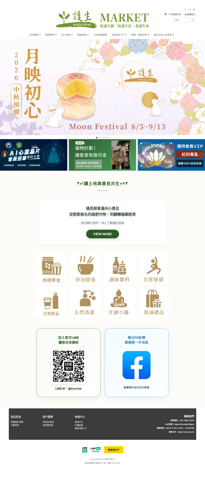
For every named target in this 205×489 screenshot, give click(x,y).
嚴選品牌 (82, 34)
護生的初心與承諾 (163, 34)
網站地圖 (104, 469)
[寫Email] (185, 9)
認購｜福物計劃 (139, 34)
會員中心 (79, 422)
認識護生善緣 (17, 422)
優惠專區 (50, 34)
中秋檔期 (34, 34)
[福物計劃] (102, 155)
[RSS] (98, 469)
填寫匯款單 (48, 425)
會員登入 (190, 14)
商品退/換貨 (48, 422)
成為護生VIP (118, 34)
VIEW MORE (102, 234)
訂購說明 (15, 425)
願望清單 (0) (81, 428)
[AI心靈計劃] (33, 155)
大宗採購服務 (100, 34)
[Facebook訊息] (189, 9)
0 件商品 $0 (175, 14)
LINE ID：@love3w (68, 388)
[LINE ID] (194, 9)
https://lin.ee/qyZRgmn (184, 424)
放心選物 (66, 34)
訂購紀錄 (79, 425)
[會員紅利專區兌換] (171, 155)
